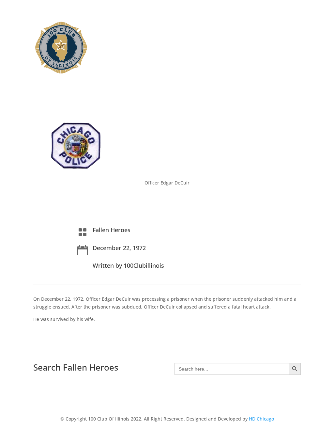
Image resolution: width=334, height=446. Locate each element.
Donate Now (224, 35)
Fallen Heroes (182, 35)
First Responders (188, 25)
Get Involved (267, 25)
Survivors (230, 25)
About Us (146, 25)
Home (122, 25)
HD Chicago (261, 419)
